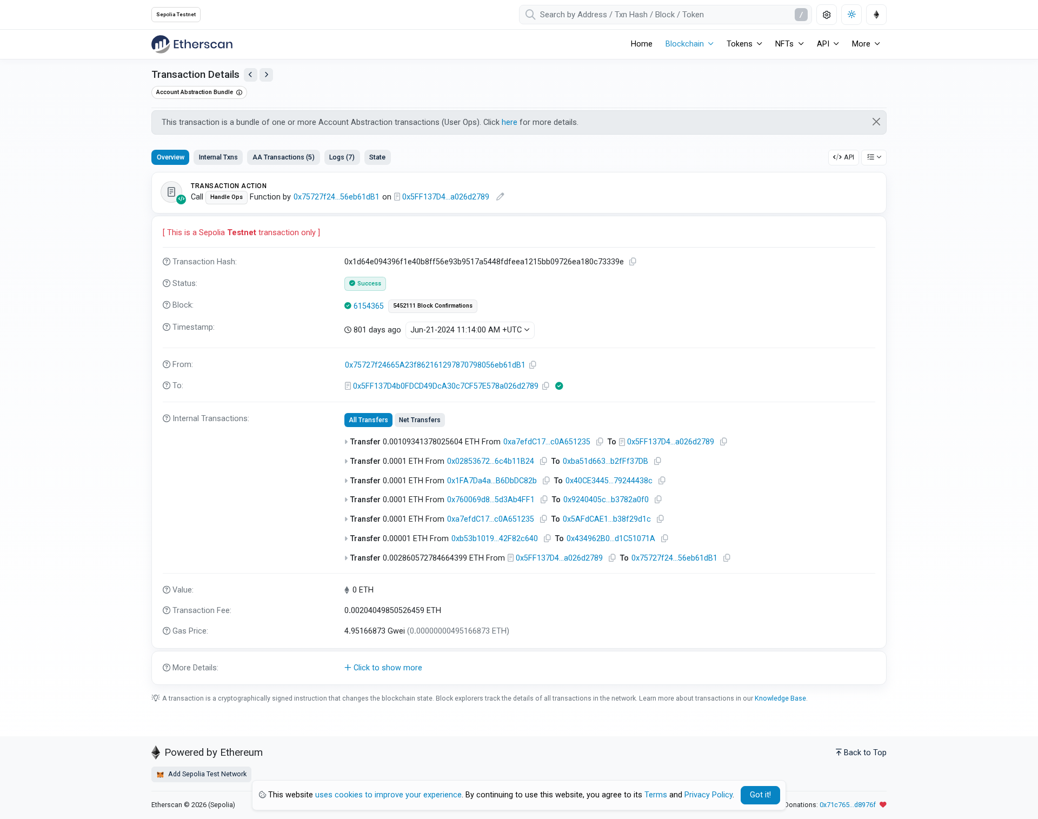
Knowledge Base (780, 698)
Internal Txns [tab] (218, 157)
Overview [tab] (170, 157)
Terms (655, 795)
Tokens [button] (740, 44)
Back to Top (865, 752)
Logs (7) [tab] (342, 157)
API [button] (823, 44)
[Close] (876, 121)
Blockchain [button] (685, 44)
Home (642, 44)
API (849, 157)
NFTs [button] (784, 44)
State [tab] (377, 157)
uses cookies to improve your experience (388, 795)
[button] (519, 668)
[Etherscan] (191, 44)
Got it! (760, 795)
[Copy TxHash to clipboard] (633, 262)
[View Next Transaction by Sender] (266, 75)
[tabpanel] (519, 428)
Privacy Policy (708, 795)
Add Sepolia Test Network (207, 774)
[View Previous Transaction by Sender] (250, 75)
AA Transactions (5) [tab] (283, 157)
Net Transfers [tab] (420, 420)
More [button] (861, 44)
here (509, 122)
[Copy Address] (533, 365)
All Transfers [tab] (368, 420)
